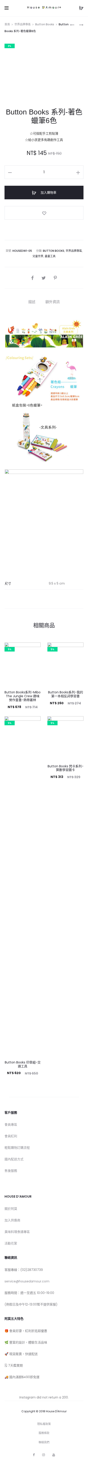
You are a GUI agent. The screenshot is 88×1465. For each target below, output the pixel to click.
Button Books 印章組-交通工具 (23, 1064)
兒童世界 (37, 256)
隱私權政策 (44, 1424)
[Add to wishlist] (44, 213)
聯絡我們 (44, 1442)
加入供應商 (12, 1220)
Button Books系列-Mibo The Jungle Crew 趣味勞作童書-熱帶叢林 (23, 696)
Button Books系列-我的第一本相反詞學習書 (65, 694)
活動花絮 (11, 1243)
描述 (31, 301)
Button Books (44, 24)
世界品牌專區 (22, 24)
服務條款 (44, 1433)
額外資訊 (52, 301)
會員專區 (11, 1124)
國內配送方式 (14, 1159)
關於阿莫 (11, 1208)
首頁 (7, 24)
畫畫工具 (50, 256)
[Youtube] (53, 1454)
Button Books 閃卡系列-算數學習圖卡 (65, 768)
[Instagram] (43, 1454)
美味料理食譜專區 (17, 1232)
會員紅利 (11, 1136)
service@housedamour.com (27, 1281)
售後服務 (11, 1170)
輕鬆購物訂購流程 (17, 1147)
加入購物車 (48, 192)
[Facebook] (34, 1454)
